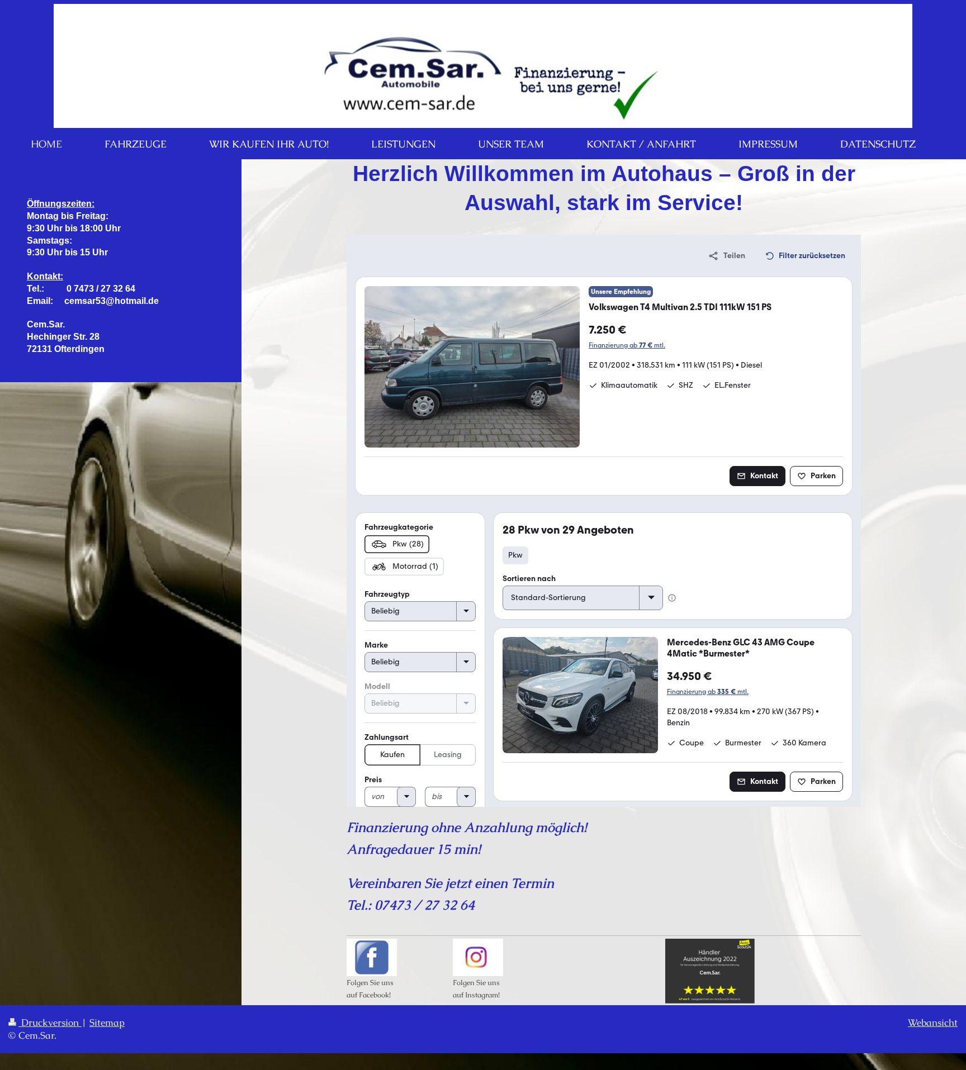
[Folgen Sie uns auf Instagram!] (478, 957)
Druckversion (50, 1023)
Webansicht (933, 1023)
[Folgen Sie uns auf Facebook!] (372, 957)
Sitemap (107, 1023)
